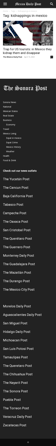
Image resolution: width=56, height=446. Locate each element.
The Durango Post (16, 281)
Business (7, 120)
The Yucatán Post (16, 179)
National (7, 106)
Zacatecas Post (14, 425)
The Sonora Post (15, 391)
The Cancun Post (15, 187)
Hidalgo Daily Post (16, 332)
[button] (5, 4)
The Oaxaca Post (15, 221)
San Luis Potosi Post (18, 349)
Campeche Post (14, 213)
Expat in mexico (13, 138)
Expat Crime (8, 44)
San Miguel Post (15, 323)
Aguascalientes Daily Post (22, 315)
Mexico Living (9, 133)
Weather (10, 151)
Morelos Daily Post (17, 306)
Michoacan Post (15, 340)
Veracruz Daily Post (17, 417)
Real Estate (8, 115)
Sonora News (9, 102)
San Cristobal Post (16, 230)
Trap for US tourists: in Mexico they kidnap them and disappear (27, 51)
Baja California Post (18, 196)
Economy (10, 124)
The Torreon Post (16, 408)
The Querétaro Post (17, 238)
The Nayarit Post (15, 383)
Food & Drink (9, 160)
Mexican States (10, 111)
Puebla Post (12, 400)
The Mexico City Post (18, 289)
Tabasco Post (13, 204)
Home (5, 11)
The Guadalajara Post (19, 264)
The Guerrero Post (16, 247)
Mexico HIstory (13, 146)
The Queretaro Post (17, 366)
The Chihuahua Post (18, 374)
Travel (6, 129)
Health (6, 155)
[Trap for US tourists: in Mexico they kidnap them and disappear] (28, 33)
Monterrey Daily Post (18, 255)
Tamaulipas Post (15, 357)
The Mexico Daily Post (12, 57)
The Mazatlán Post (17, 272)
